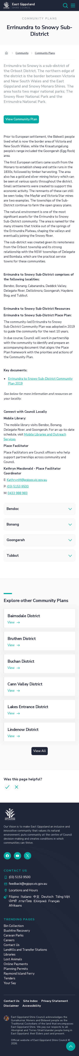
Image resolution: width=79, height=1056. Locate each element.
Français (54, 901)
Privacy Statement (54, 1001)
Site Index (30, 1001)
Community (22, 53)
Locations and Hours (23, 890)
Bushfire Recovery (17, 931)
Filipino (14, 897)
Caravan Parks (14, 935)
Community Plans (45, 53)
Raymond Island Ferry (19, 973)
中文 (36, 897)
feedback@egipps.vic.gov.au (28, 884)
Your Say (10, 983)
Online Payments (16, 964)
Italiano (26, 897)
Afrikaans (15, 905)
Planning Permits (16, 969)
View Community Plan (21, 119)
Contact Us (11, 945)
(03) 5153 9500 (18, 486)
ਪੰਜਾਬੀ (13, 901)
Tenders (9, 978)
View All (39, 751)
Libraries (9, 954)
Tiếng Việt (62, 897)
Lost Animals (13, 959)
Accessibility (31, 1006)
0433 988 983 (18, 493)
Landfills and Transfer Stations (25, 950)
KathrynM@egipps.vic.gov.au (27, 480)
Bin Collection (14, 926)
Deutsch (47, 897)
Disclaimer (11, 1006)
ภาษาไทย (25, 901)
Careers (9, 940)
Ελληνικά (40, 901)
